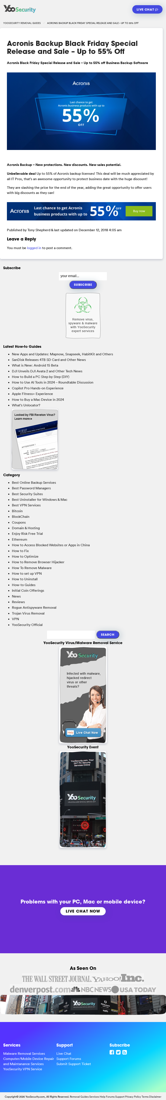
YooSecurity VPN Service (22, 1069)
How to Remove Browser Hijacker (38, 562)
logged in (34, 248)
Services (94, 1096)
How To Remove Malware (32, 568)
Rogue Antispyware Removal (34, 607)
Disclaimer (155, 1096)
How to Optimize (25, 556)
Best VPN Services (26, 505)
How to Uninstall (25, 579)
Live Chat (146, 9)
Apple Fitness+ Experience (32, 394)
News (16, 596)
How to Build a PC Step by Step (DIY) (40, 376)
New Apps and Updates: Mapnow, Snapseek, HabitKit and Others (62, 354)
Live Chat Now (83, 911)
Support (119, 1096)
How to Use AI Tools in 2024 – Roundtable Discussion (52, 382)
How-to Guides (23, 585)
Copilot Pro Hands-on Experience (38, 388)
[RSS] (125, 1052)
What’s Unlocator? (26, 405)
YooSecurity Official (27, 625)
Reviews (18, 602)
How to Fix (20, 551)
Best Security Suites (27, 494)
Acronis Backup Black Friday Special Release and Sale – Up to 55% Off (72, 47)
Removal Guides (79, 1096)
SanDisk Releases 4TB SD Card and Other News (49, 359)
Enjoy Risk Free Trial (27, 533)
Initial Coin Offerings (28, 590)
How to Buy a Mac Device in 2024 (38, 399)
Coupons (19, 522)
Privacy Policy (133, 1096)
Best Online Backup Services (34, 482)
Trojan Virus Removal (28, 613)
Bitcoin (17, 511)
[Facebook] (112, 1052)
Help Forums (107, 1096)
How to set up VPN (27, 573)
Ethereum (19, 539)
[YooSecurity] (19, 13)
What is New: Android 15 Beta (35, 365)
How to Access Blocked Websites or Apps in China (51, 545)
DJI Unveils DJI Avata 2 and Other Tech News (47, 371)
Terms (145, 1096)
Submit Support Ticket (73, 1064)
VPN (15, 619)
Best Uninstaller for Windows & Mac (39, 499)
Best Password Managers (31, 488)
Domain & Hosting (26, 528)
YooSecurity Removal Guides (22, 23)
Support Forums (68, 1058)
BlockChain (20, 516)
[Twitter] (119, 1052)
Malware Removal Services (24, 1053)
